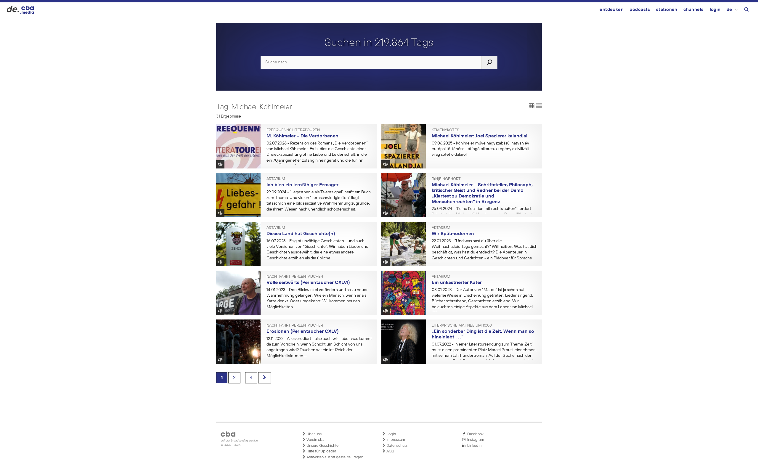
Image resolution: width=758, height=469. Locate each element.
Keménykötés (445, 130)
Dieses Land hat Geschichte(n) (300, 234)
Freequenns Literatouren (293, 130)
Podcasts (639, 9)
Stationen (666, 9)
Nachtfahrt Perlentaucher (294, 277)
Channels (693, 9)
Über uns (314, 434)
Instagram (474, 440)
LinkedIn (473, 446)
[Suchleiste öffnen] (746, 10)
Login (715, 9)
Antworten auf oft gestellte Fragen (334, 457)
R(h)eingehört (446, 179)
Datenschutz (396, 446)
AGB (390, 451)
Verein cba (315, 440)
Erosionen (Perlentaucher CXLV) (302, 331)
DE (729, 9)
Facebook (474, 434)
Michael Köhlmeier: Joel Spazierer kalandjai (479, 136)
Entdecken (612, 9)
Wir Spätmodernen (453, 234)
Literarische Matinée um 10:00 (462, 325)
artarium (275, 179)
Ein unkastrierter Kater (457, 282)
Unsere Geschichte (322, 446)
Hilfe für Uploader (321, 451)
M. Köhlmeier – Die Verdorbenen (302, 136)
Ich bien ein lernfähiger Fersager (302, 185)
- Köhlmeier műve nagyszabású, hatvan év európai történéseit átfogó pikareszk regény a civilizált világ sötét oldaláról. (480, 149)
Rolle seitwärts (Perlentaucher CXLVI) (308, 282)
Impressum (395, 440)
